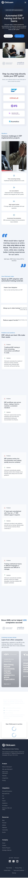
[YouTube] (17, 861)
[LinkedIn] (10, 861)
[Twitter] (14, 861)
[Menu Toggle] (25, 2)
